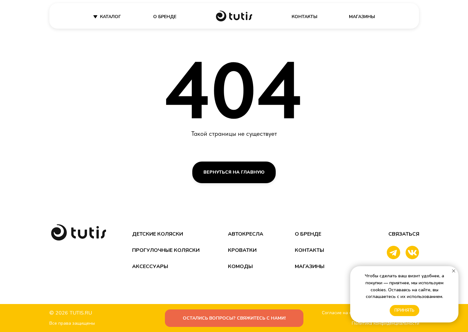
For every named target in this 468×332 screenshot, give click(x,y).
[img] (234, 16)
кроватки (242, 250)
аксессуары (150, 266)
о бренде (164, 17)
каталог (110, 17)
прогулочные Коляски (166, 250)
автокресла (245, 234)
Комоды (240, 266)
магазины (362, 17)
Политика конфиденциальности (385, 323)
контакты (304, 17)
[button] (234, 318)
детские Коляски (157, 234)
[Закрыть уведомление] (453, 271)
